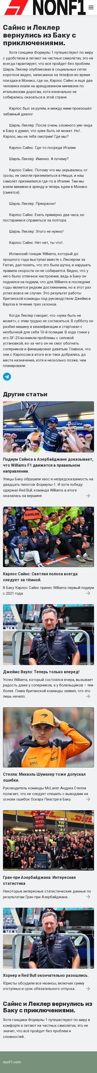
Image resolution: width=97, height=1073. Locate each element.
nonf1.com (12, 1062)
